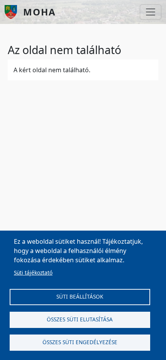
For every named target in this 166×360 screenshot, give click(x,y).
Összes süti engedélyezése (79, 342)
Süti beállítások (79, 296)
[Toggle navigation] (150, 12)
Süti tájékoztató (33, 272)
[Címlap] (14, 12)
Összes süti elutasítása (80, 319)
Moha (39, 11)
